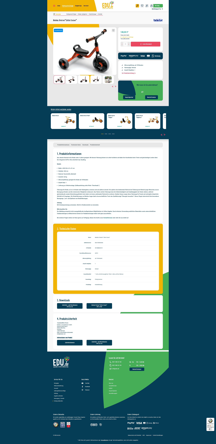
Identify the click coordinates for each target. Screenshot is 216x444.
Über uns (111, 383)
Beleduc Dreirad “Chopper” (111, 116)
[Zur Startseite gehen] (108, 5)
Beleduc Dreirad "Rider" (85, 115)
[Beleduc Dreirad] (69, 120)
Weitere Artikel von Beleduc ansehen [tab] (61, 109)
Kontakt (111, 379)
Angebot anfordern (58, 396)
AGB (144, 435)
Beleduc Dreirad (55, 115)
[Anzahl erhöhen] (129, 44)
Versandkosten (104, 440)
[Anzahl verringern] (122, 44)
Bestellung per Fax (156, 9)
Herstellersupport (113, 393)
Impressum (148, 435)
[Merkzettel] (142, 5)
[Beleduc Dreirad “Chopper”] (125, 120)
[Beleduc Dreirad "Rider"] (97, 120)
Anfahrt (110, 388)
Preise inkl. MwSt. (125, 35)
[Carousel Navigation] (84, 86)
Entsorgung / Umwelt (59, 398)
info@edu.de (115, 369)
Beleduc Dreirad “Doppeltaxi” (139, 116)
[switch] (210, 429)
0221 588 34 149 (116, 365)
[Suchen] (137, 6)
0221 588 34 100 (116, 362)
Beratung (157, 6)
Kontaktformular (151, 97)
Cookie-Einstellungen (158, 435)
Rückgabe (56, 383)
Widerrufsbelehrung (58, 386)
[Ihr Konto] (147, 5)
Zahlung (56, 393)
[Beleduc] (158, 21)
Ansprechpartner (129, 97)
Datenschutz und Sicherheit (134, 435)
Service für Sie (58, 379)
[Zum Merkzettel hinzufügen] (113, 30)
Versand (56, 388)
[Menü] (54, 5)
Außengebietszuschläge (60, 391)
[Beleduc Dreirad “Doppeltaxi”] (153, 120)
